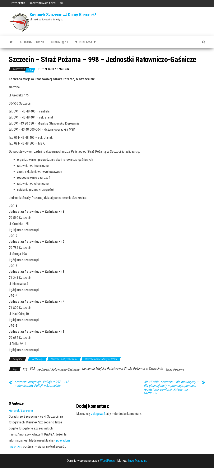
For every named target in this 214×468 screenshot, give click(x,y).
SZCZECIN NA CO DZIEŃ (42, 3)
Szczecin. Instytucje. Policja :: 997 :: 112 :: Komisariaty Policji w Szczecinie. (42, 384)
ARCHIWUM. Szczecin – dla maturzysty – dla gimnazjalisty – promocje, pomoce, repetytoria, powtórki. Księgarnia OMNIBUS (171, 387)
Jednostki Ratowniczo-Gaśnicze (58, 369)
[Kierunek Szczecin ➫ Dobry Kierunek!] (11, 42)
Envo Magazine (137, 461)
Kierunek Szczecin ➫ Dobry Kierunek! (63, 14)
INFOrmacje (37, 359)
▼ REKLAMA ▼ (85, 42)
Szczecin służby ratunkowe (64, 359)
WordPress (107, 461)
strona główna (32, 42)
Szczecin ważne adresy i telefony (101, 359)
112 (24, 369)
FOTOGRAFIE (18, 3)
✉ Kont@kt (59, 42)
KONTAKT (61, 3)
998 (32, 369)
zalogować (98, 414)
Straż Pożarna (174, 369)
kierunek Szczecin (57, 69)
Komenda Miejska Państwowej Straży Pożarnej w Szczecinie (122, 369)
